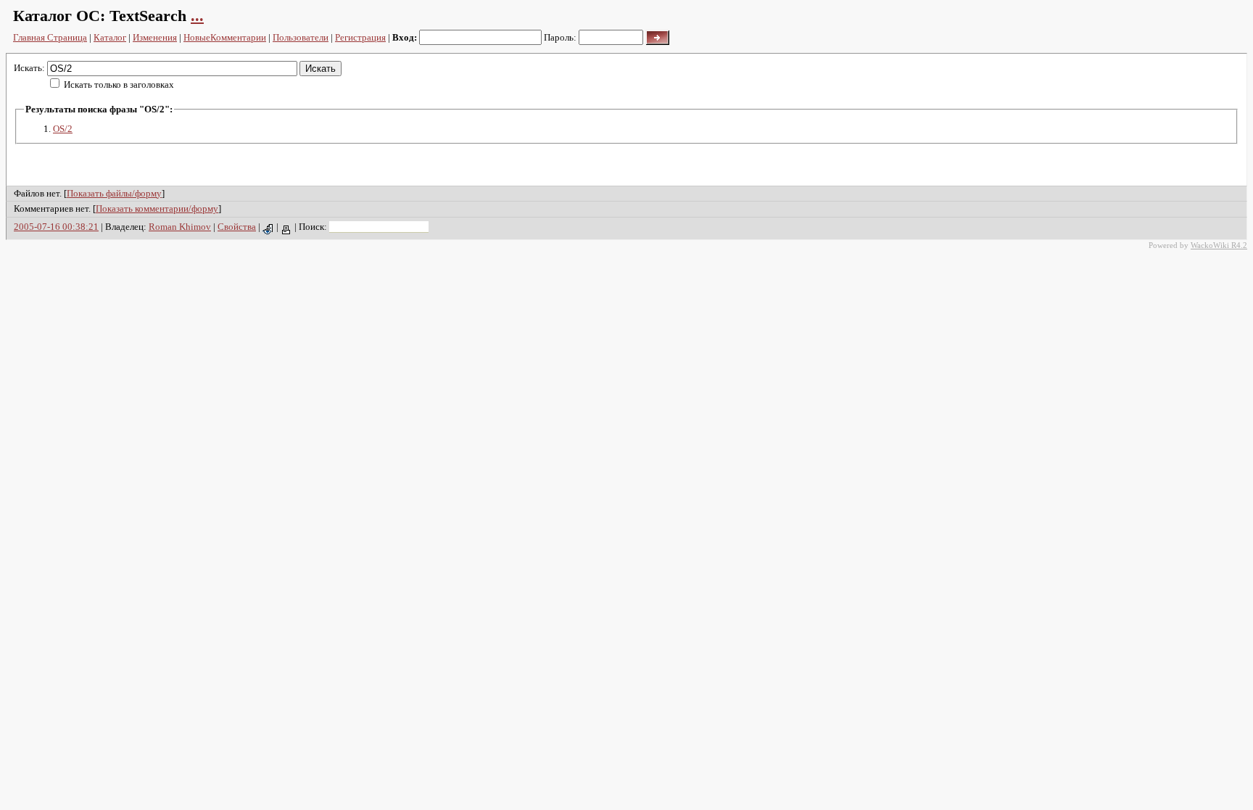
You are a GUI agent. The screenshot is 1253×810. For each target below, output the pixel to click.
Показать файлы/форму (114, 193)
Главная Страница (50, 37)
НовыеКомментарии (224, 37)
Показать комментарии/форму (157, 208)
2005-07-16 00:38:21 (56, 226)
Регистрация (360, 37)
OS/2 (63, 128)
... (197, 16)
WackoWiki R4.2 (1219, 245)
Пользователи (300, 37)
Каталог (110, 37)
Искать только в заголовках (119, 84)
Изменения (155, 37)
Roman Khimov (180, 226)
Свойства (237, 226)
